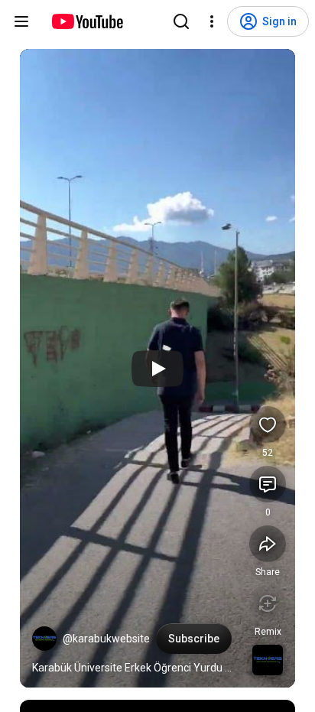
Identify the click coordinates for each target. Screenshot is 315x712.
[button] (44, 638)
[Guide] (21, 21)
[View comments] (267, 484)
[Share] (267, 543)
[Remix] (267, 603)
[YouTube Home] (87, 21)
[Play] (157, 368)
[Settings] (212, 21)
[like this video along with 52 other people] (267, 424)
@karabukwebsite (106, 638)
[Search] (181, 21)
